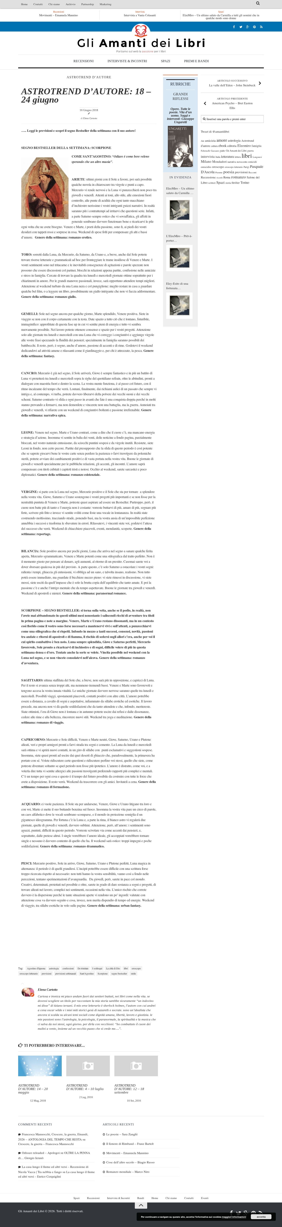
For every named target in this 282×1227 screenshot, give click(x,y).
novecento (242, 162)
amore (222, 140)
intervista (208, 156)
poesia (228, 171)
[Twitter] (240, 26)
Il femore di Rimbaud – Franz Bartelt (130, 1144)
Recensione (208, 177)
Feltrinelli (205, 150)
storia (228, 182)
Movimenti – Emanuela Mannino (127, 1153)
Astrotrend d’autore (89, 77)
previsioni (46, 973)
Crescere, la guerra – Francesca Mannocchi (46, 1144)
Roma (226, 177)
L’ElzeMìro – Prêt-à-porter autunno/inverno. (179, 238)
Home (24, 4)
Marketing (105, 4)
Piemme (219, 172)
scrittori (212, 182)
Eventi (205, 1198)
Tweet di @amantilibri (215, 131)
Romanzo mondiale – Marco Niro (127, 1172)
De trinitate (83, 968)
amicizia (210, 140)
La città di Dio (113, 968)
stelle (133, 973)
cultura (214, 145)
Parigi (246, 166)
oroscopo (136, 968)
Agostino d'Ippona (36, 968)
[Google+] (247, 26)
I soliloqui (97, 968)
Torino (245, 182)
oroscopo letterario (29, 973)
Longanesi (257, 157)
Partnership (87, 4)
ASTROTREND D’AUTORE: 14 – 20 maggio (33, 1088)
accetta (261, 1217)
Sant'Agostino (87, 973)
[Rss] (261, 26)
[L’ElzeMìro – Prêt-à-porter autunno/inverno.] (179, 258)
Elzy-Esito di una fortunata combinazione (177, 285)
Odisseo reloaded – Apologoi (41, 1153)
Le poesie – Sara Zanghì (58, 15)
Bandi (140, 1198)
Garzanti (215, 150)
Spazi (165, 61)
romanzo (238, 177)
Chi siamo (54, 4)
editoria (232, 146)
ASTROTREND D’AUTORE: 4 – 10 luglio (85, 1087)
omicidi (252, 162)
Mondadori (219, 161)
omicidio (206, 167)
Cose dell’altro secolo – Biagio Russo (130, 1162)
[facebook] (234, 26)
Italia (218, 156)
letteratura (227, 156)
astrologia (54, 968)
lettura (238, 156)
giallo (222, 150)
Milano (206, 161)
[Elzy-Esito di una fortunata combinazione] (179, 305)
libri (126, 968)
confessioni (68, 968)
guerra (250, 150)
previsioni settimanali (65, 973)
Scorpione (103, 973)
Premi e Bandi (196, 61)
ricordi (220, 177)
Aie (202, 140)
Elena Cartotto (90, 118)
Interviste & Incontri (127, 61)
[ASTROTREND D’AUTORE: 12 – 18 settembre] (136, 1066)
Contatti (38, 4)
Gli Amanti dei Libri (141, 38)
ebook (222, 145)
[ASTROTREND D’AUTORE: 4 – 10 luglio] (88, 1066)
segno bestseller (119, 973)
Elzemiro (244, 145)
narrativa (231, 161)
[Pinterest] (254, 26)
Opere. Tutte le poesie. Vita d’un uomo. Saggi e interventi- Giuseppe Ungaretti (180, 115)
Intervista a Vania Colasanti (140, 15)
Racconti (252, 172)
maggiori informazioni (234, 1216)
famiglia (256, 146)
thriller (236, 183)
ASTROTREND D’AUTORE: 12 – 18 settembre (129, 1088)
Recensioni (83, 61)
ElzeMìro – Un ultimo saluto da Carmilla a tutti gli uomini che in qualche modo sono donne (221, 16)
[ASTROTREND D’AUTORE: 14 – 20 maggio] (40, 1066)
